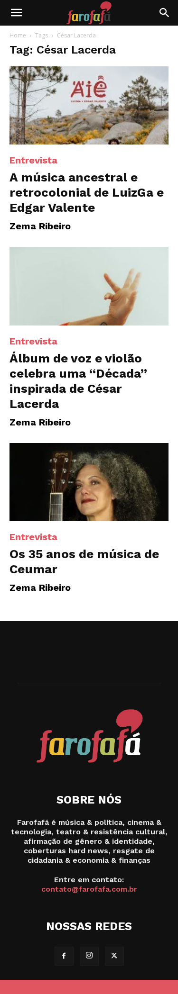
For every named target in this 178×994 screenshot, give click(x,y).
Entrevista (33, 160)
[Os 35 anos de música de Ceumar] (89, 482)
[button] (16, 13)
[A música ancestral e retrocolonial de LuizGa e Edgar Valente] (89, 105)
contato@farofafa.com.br (89, 889)
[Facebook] (64, 956)
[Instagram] (89, 956)
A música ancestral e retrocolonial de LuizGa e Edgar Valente (86, 192)
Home (17, 35)
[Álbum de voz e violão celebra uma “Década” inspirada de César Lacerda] (89, 286)
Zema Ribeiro (40, 226)
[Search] (164, 13)
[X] (114, 956)
